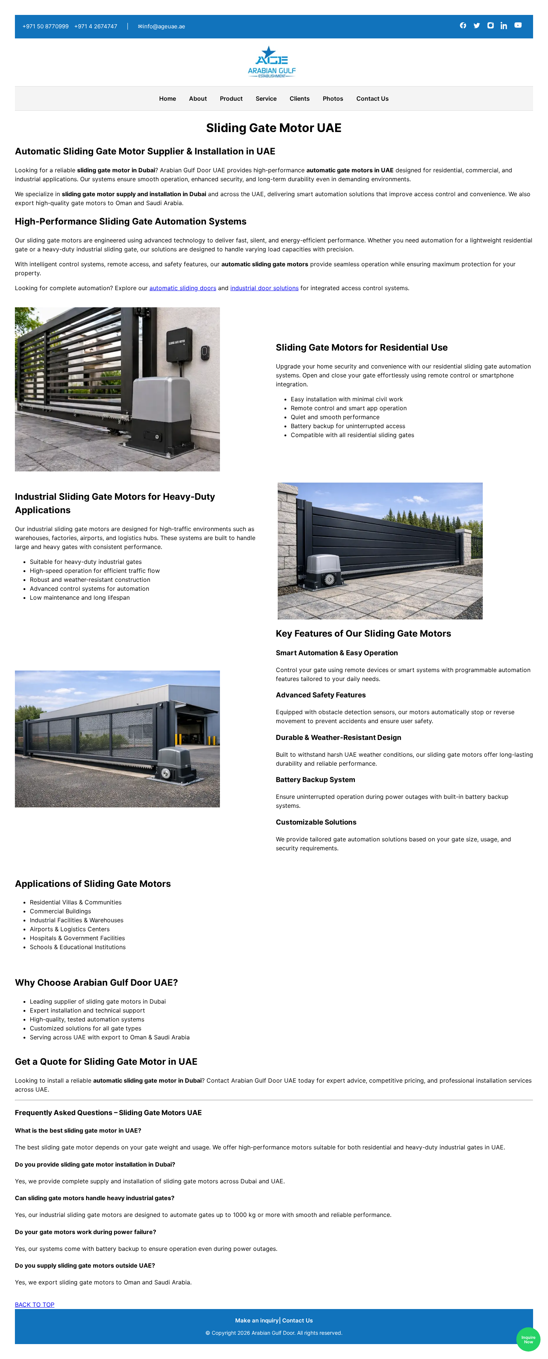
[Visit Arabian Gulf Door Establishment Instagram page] (491, 27)
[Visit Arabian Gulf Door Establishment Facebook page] (464, 27)
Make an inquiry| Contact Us (274, 1320)
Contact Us (372, 98)
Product (231, 98)
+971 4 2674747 (95, 26)
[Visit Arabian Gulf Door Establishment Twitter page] (477, 27)
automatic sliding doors (182, 288)
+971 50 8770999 (45, 26)
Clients (300, 98)
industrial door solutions (264, 288)
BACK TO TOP (34, 1304)
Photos (333, 98)
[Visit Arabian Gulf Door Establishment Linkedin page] (505, 27)
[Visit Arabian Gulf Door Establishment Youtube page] (518, 27)
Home (167, 98)
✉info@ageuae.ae (161, 26)
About (198, 98)
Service (266, 98)
